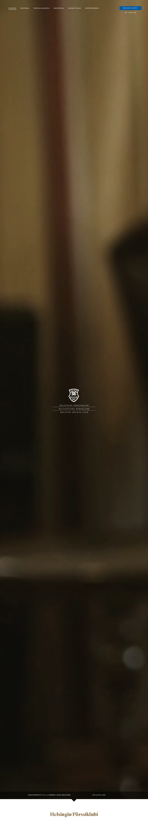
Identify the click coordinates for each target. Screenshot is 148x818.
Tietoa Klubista (42, 8)
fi (126, 12)
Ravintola (59, 8)
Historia (25, 8)
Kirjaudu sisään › (130, 8)
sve (130, 12)
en (135, 12)
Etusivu (12, 8)
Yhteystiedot (92, 8)
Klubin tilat (74, 8)
